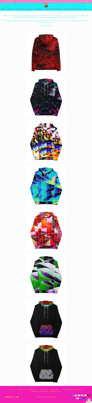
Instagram (20, 9)
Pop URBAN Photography (54, 9)
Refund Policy (32, 389)
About (86, 9)
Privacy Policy (22, 389)
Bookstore (39, 9)
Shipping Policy (43, 389)
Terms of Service (54, 389)
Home (3, 9)
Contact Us (12, 389)
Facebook (29, 9)
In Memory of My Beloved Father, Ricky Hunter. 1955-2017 (46, 391)
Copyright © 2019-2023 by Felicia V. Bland (72, 389)
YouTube (10, 9)
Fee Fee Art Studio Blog (73, 9)
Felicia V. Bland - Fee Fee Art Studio (48, 397)
